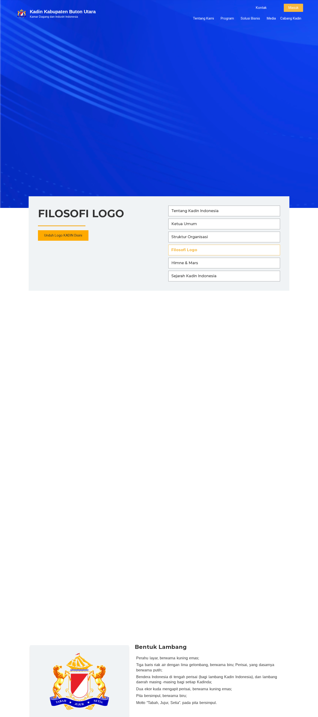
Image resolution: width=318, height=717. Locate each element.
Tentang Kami (203, 18)
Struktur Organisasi (189, 237)
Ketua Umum (184, 224)
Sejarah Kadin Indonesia (194, 276)
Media (271, 18)
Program (227, 18)
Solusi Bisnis (250, 18)
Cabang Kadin (290, 18)
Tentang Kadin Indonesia (195, 211)
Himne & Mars (184, 263)
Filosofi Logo (184, 250)
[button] (261, 8)
